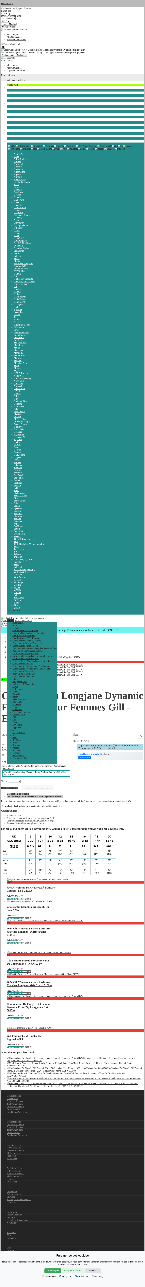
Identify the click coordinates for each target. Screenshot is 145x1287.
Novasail (18, 386)
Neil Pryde (19, 376)
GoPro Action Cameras (24, 281)
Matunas (18, 360)
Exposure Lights (21, 248)
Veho (16, 564)
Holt (16, 307)
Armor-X (18, 177)
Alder (16, 156)
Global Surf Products (23, 279)
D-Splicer (18, 228)
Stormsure (18, 516)
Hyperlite (18, 309)
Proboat (17, 416)
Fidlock (17, 256)
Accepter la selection (73, 1271)
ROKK (17, 444)
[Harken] (127, 146)
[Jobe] (34, 149)
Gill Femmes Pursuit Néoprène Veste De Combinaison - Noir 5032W (28, 962)
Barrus (17, 187)
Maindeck (18, 345)
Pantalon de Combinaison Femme (27, 651)
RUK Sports (19, 455)
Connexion (12, 1191)
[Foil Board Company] (86, 146)
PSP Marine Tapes (22, 421)
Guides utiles (12, 1098)
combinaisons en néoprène (18, 98)
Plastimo (18, 414)
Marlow (17, 358)
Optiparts (18, 404)
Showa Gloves (20, 495)
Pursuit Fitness (20, 424)
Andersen (18, 166)
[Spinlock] (109, 149)
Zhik (16, 605)
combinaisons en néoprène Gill (91, 754)
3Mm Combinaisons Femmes (25, 653)
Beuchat (17, 195)
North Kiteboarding (22, 378)
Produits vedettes (14, 1145)
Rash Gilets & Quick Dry (23, 674)
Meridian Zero (20, 363)
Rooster (17, 452)
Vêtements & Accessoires (18, 119)
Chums (17, 210)
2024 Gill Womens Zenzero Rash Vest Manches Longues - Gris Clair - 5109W (29, 984)
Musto (17, 368)
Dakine (17, 233)
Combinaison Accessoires (23, 671)
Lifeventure (19, 327)
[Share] (140, 736)
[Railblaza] (72, 149)
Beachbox (18, 192)
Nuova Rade (19, 388)
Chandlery (11, 93)
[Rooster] (99, 149)
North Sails (19, 381)
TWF (16, 551)
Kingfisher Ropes (22, 325)
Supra (16, 523)
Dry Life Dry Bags (22, 243)
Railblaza (18, 432)
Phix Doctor (19, 411)
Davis (16, 235)
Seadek (17, 480)
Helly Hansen (20, 299)
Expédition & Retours (16, 39)
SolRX (17, 506)
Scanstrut (18, 470)
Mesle (16, 365)
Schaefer (18, 472)
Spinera (17, 511)
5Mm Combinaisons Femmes (25, 658)
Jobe (16, 317)
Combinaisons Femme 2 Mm (25, 646)
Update (5, 27)
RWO (16, 460)
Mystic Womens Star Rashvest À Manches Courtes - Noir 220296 (31, 889)
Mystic (17, 370)
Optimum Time (20, 401)
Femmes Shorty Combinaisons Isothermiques (32, 661)
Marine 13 (18, 353)
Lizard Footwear (21, 332)
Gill (15, 276)
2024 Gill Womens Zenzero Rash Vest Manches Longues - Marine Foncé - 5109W (28, 931)
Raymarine (19, 434)
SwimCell (18, 531)
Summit (17, 518)
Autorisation (12, 85)
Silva (16, 498)
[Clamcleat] (48, 146)
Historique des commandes (19, 1199)
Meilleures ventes (14, 1153)
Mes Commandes (14, 37)
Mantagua (18, 350)
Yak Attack (19, 597)
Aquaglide (18, 169)
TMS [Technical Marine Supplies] (29, 544)
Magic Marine (20, 342)
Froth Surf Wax (21, 268)
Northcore (18, 383)
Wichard (17, 580)
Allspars (17, 161)
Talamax (18, 536)
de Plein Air (12, 130)
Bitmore (17, 197)
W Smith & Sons (21, 572)
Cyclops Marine (21, 225)
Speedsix (18, 508)
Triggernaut (19, 549)
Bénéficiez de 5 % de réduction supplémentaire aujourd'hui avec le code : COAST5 (72, 630)
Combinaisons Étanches (17, 103)
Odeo (16, 396)
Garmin (17, 274)
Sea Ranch (19, 475)
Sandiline (18, 467)
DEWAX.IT (19, 238)
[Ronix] (82, 149)
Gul (15, 286)
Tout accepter (53, 1271)
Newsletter (11, 1202)
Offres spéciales (14, 1147)
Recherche (21, 55)
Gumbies (18, 289)
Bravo (16, 202)
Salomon (18, 465)
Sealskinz (18, 483)
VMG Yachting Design (24, 569)
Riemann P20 (20, 437)
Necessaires (50, 1276)
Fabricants (11, 1156)
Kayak (10, 125)
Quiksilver (18, 427)
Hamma (17, 291)
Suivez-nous (6, 1243)
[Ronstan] (90, 149)
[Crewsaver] (70, 146)
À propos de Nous (20, 758)
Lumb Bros (19, 340)
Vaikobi (17, 562)
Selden (17, 488)
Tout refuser (93, 1271)
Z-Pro (16, 602)
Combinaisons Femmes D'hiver (26, 640)
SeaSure (17, 485)
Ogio (16, 399)
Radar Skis (19, 429)
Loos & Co (19, 337)
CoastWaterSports (22, 215)
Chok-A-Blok (20, 207)
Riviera (17, 442)
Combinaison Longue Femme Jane (28, 643)
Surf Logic (19, 526)
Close (12, 27)
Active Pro (19, 154)
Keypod (17, 322)
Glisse (9, 109)
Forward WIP (20, 266)
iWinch (17, 314)
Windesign (18, 582)
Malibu (17, 348)
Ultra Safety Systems (23, 559)
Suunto (17, 529)
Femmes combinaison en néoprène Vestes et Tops (34, 648)
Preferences (82, 1276)
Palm (16, 409)
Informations (6, 1117)
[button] (10, 620)
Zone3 (17, 608)
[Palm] (63, 149)
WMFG (17, 590)
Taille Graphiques (15, 1104)
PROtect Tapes (20, 419)
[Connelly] (59, 146)
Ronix (16, 447)
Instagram (11, 1238)
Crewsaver (19, 223)
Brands (10, 141)
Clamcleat (18, 212)
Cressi (16, 220)
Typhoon (18, 557)
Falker (17, 253)
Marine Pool (19, 355)
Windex (17, 585)
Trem (16, 546)
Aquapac (18, 174)
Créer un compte (14, 1194)
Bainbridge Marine (22, 182)
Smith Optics (19, 501)
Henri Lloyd (19, 302)
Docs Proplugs (20, 240)
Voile (9, 87)
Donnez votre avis (9, 788)
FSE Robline (19, 271)
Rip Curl (18, 439)
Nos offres (5, 1163)
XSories (17, 592)
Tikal (16, 541)
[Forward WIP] (104, 146)
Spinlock (18, 513)
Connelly (18, 217)
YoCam (17, 600)
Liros (16, 330)
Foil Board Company (23, 263)
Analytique (66, 1276)
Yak (15, 595)
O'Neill (17, 391)
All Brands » (14, 610)
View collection (85, 757)
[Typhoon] (120, 149)
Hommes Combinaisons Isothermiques (29, 633)
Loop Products (20, 335)
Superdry (18, 521)
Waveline (18, 574)
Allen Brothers (20, 159)
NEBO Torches (21, 373)
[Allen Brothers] (23, 146)
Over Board (19, 406)
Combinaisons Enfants (22, 663)
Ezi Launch (19, 251)
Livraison (11, 1197)
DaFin (17, 230)
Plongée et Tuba (14, 114)
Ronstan (17, 450)
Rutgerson (18, 457)
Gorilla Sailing (20, 284)
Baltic (16, 184)
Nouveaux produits (15, 1150)
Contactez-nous (14, 1096)
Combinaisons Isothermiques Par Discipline (31, 669)
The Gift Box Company (24, 539)
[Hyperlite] (25, 149)
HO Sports (19, 304)
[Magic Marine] (44, 149)
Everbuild (18, 246)
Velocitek (18, 567)
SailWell (17, 462)
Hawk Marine (20, 297)
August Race (19, 179)
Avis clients (12, 1158)
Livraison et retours (15, 1106)
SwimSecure (19, 534)
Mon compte (12, 34)
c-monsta (18, 205)
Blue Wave (19, 200)
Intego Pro (18, 312)
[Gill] (115, 146)
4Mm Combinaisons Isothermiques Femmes (32, 656)
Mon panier (6, 75)
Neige (9, 136)
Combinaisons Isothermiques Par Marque (30, 666)
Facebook (11, 1232)
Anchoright (19, 164)
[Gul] (120, 146)
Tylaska (17, 554)
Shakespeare (19, 493)
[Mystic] (56, 149)
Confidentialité (13, 1109)
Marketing (98, 1276)
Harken (17, 294)
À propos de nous (15, 1101)
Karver (17, 319)
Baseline (18, 189)
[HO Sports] (14, 149)
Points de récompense (34, 618)
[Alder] (12, 146)
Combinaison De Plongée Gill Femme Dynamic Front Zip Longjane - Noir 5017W (28, 1007)
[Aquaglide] (37, 146)
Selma (16, 490)
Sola (16, 503)
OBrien (17, 393)
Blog (9, 1235)
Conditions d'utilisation (17, 1112)
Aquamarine (19, 172)
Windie (17, 587)
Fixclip (17, 258)
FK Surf (17, 261)
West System (19, 577)
